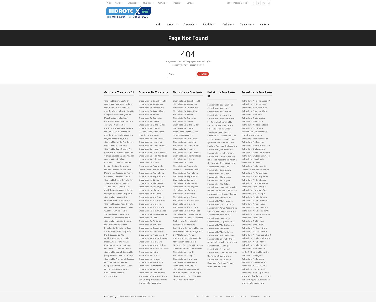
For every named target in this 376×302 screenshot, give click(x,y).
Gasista (118, 3)
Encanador (132, 3)
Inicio (108, 3)
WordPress (150, 296)
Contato (190, 3)
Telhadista (176, 3)
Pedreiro (161, 3)
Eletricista (147, 3)
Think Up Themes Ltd (125, 296)
